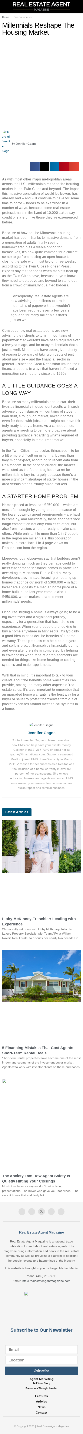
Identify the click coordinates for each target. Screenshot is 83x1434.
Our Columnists (22, 17)
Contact (41, 1412)
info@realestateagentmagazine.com (46, 1280)
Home (5, 17)
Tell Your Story (41, 1383)
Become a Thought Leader (41, 1388)
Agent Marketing (42, 1379)
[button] (35, 166)
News (42, 1407)
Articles (41, 1401)
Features (41, 1396)
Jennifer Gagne (42, 733)
